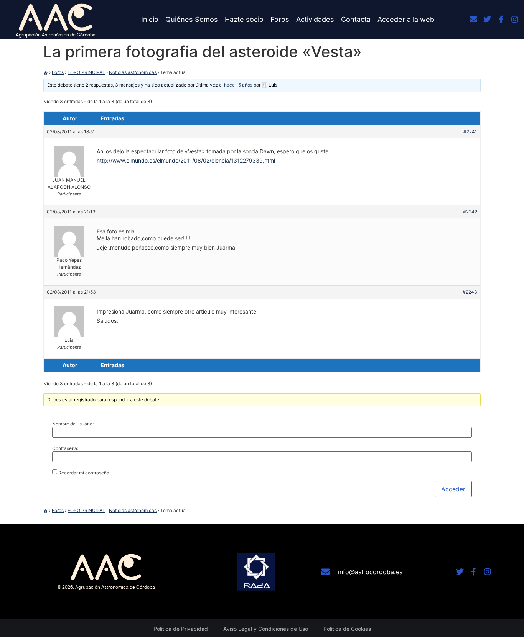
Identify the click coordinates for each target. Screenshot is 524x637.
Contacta (356, 19)
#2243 (470, 292)
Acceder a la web (405, 19)
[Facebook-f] (501, 19)
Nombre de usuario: (73, 424)
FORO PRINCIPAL (86, 72)
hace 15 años (238, 85)
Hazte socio (244, 19)
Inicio (149, 19)
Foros (279, 19)
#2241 (470, 132)
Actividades (315, 19)
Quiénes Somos (191, 19)
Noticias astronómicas (133, 72)
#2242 (470, 212)
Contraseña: (65, 448)
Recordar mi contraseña (83, 473)
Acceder (453, 489)
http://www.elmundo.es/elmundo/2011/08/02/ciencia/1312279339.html (186, 160)
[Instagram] (515, 19)
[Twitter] (487, 19)
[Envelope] (473, 19)
